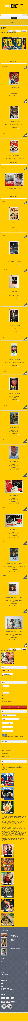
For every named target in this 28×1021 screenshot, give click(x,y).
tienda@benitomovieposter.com (9, 986)
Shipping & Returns (7, 745)
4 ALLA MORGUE (14, 291)
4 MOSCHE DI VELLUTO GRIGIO (14, 325)
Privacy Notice (6, 747)
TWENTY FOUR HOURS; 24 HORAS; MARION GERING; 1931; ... (14, 226)
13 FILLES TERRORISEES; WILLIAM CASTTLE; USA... (14, 158)
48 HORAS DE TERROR (14, 427)
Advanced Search (7, 695)
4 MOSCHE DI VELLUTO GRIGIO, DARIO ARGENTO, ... (14, 397)
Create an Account (7, 701)
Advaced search (4, 963)
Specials (2, 961)
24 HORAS (14, 223)
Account (2, 968)
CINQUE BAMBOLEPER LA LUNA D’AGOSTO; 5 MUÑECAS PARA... (14, 567)
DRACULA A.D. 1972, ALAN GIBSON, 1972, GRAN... (14, 192)
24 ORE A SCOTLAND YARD (14, 257)
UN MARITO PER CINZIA (15, 948)
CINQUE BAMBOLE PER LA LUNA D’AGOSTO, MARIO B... (14, 601)
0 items (4, 689)
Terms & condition (4, 974)
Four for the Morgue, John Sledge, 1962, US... (14, 295)
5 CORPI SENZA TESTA (14, 461)
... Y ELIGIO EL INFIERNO (14, 88)
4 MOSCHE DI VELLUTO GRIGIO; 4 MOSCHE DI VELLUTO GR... (14, 329)
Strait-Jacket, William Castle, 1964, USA (14, 465)
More (24, 66)
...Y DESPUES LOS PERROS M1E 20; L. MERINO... (14, 124)
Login (2, 970)
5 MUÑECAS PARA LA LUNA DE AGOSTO (14, 563)
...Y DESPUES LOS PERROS (14, 121)
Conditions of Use (7, 750)
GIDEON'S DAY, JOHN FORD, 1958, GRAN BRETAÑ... (14, 260)
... (20, 31)
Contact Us (5, 753)
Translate (12, 675)
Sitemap (2, 972)
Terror (16, 22)
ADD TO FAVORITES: (13, 469)
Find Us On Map (6, 984)
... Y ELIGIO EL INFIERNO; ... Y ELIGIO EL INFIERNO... (14, 91)
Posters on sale (6, 756)
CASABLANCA (13, 934)
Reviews (5, 698)
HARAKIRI (13, 939)
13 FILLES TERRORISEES (14, 155)
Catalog (11, 22)
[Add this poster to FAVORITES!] (18, 61)
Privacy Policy (3, 976)
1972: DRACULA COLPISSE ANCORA (14, 189)
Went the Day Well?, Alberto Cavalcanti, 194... (14, 431)
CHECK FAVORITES (14, 707)
